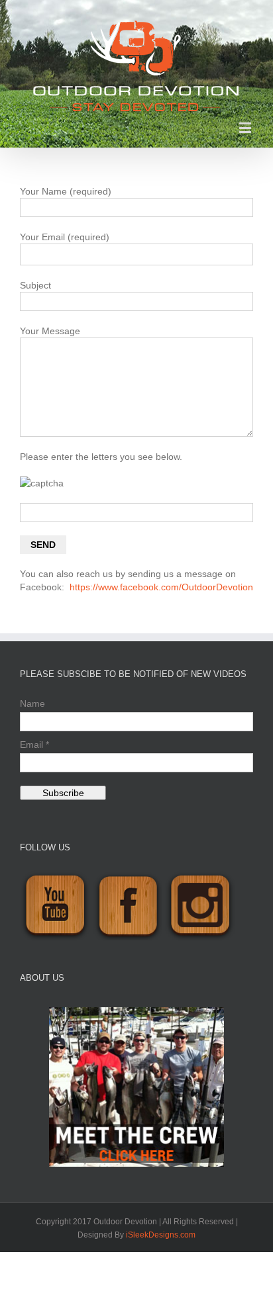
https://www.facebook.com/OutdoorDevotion (161, 587)
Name (32, 703)
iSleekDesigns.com (160, 1235)
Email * (34, 744)
